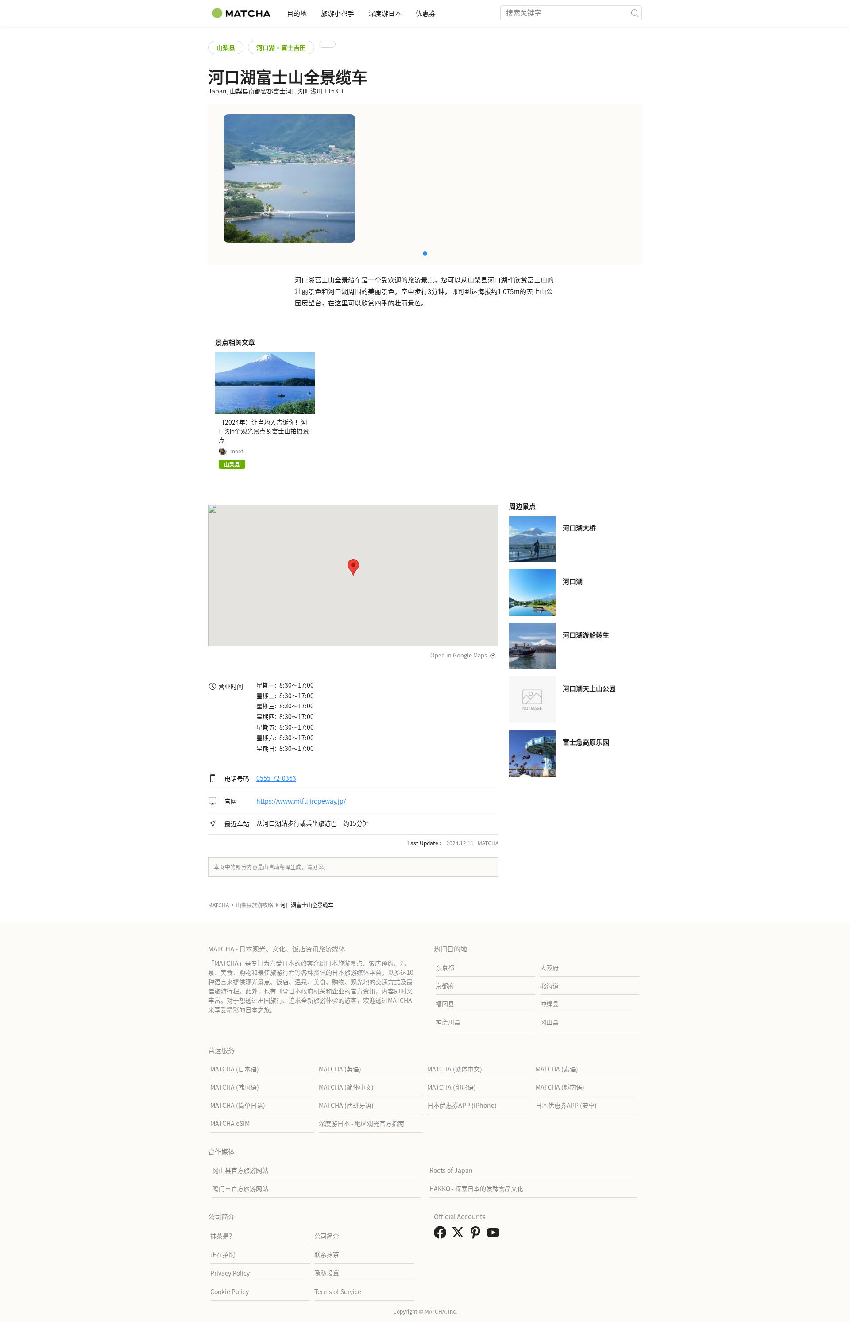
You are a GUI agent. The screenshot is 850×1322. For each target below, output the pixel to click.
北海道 (549, 985)
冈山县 (549, 1021)
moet (236, 451)
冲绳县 (549, 1003)
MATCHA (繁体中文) (454, 1068)
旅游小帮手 (337, 13)
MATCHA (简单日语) (237, 1105)
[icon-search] (634, 12)
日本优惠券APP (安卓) (566, 1105)
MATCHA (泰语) (557, 1068)
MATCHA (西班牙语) (346, 1105)
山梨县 (225, 47)
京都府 (445, 985)
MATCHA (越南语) (560, 1086)
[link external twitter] (460, 1234)
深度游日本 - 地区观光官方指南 (361, 1123)
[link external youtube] (495, 1234)
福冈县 (445, 1003)
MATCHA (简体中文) (346, 1086)
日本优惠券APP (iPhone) (462, 1105)
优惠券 (426, 13)
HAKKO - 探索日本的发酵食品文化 (476, 1188)
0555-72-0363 (276, 778)
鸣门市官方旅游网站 (240, 1188)
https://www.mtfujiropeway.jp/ (301, 800)
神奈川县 (448, 1021)
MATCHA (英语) (340, 1068)
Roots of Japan (451, 1170)
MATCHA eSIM (230, 1123)
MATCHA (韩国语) (234, 1086)
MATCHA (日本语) (234, 1068)
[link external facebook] (442, 1234)
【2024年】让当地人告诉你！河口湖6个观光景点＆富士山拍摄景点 (264, 430)
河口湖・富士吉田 (281, 47)
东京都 (445, 967)
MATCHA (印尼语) (451, 1086)
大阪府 (549, 967)
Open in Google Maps (458, 655)
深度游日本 (385, 13)
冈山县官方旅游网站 (240, 1170)
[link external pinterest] (477, 1234)
